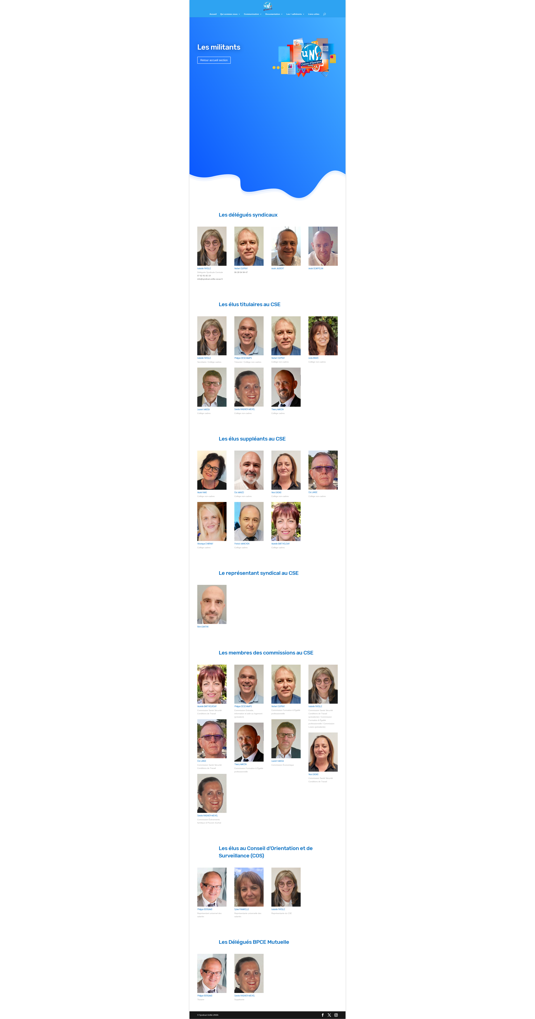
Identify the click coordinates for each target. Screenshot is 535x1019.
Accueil (213, 14)
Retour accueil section (214, 60)
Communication (251, 14)
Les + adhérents (294, 14)
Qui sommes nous (229, 14)
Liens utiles (313, 14)
